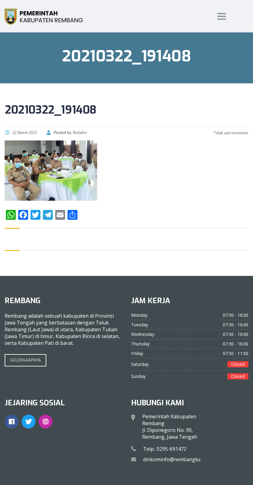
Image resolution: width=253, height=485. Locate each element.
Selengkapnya (25, 360)
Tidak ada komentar (230, 133)
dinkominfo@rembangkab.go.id (179, 459)
